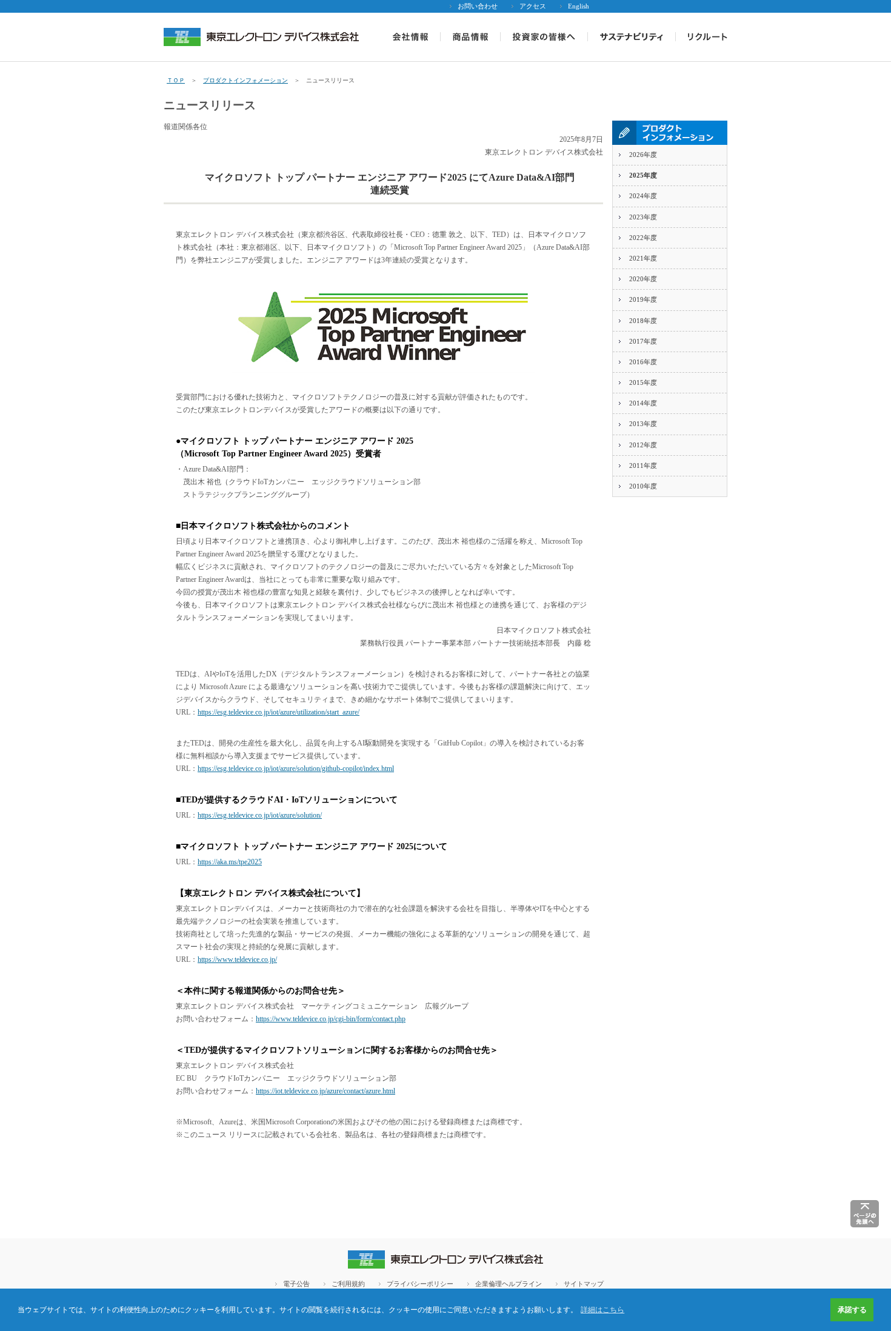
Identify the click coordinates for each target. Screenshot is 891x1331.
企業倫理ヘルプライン (508, 1283)
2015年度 (643, 382)
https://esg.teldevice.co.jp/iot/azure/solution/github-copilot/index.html (296, 768)
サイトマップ (584, 1283)
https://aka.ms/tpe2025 (230, 862)
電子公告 (296, 1283)
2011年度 (643, 465)
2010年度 (643, 486)
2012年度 (643, 445)
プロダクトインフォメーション (245, 80)
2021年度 (643, 258)
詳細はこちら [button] (602, 1310)
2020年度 (643, 278)
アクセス (532, 6)
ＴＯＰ (176, 80)
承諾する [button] (852, 1310)
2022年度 (643, 237)
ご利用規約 (348, 1283)
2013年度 (643, 423)
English (578, 6)
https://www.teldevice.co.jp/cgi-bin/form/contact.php (330, 1019)
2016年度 (643, 361)
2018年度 (643, 320)
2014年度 (643, 403)
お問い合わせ (478, 6)
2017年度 (643, 341)
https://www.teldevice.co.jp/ (237, 959)
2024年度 (643, 195)
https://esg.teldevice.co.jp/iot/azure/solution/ (260, 815)
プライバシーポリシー (420, 1283)
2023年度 (643, 217)
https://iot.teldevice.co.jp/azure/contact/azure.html (325, 1091)
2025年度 (643, 175)
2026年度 (643, 154)
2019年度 (643, 299)
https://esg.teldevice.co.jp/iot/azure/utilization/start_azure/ (278, 712)
